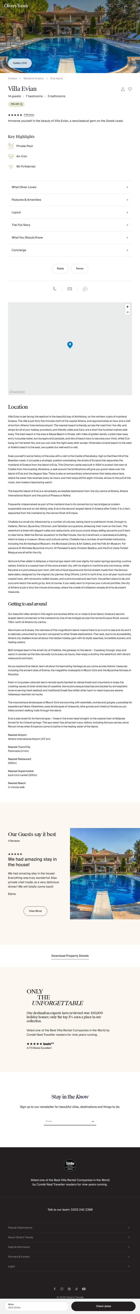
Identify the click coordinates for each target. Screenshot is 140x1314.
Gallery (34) (20, 63)
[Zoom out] (127, 312)
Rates (60, 268)
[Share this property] (123, 89)
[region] (70, 348)
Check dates (103, 1306)
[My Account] (126, 5)
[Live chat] (85, 288)
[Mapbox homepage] (17, 392)
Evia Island (56, 79)
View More (35, 911)
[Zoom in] (127, 306)
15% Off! (15, 104)
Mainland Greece (34, 79)
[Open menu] (133, 5)
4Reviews (29, 115)
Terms (79, 268)
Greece (12, 79)
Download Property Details (70, 955)
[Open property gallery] (70, 36)
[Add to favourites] (130, 89)
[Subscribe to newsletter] (92, 1120)
